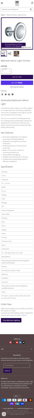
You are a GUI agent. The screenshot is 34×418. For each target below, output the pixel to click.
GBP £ (16, 396)
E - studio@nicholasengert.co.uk (24, 408)
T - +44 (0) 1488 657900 (7, 408)
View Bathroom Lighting (11, 320)
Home (3, 15)
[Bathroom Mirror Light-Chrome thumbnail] (16, 54)
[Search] (30, 9)
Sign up (7, 371)
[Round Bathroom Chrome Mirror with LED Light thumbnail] (4, 54)
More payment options (17, 87)
